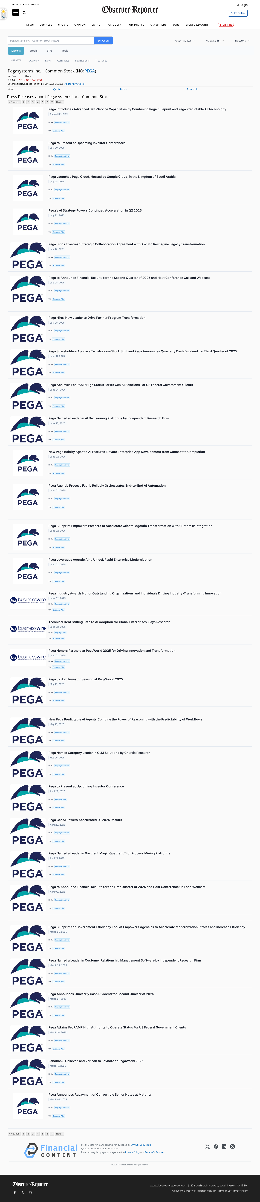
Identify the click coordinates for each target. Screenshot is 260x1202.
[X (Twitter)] (207, 1150)
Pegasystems (60, 633)
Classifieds (158, 25)
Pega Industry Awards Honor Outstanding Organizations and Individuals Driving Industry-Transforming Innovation (134, 593)
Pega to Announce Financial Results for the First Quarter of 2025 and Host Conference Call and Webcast (127, 887)
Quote (57, 89)
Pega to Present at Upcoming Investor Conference (86, 786)
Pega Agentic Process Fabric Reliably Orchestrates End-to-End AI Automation (107, 485)
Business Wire (58, 131)
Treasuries (101, 60)
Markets (16, 50)
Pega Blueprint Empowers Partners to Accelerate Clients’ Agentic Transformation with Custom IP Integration (130, 526)
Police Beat (115, 25)
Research (192, 89)
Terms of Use (225, 1190)
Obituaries (136, 25)
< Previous (14, 102)
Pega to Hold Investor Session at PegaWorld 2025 (85, 679)
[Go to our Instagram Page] (30, 1193)
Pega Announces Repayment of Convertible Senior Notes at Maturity (100, 1094)
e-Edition (226, 25)
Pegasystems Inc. (62, 122)
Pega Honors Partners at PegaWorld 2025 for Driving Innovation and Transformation (111, 650)
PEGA (89, 71)
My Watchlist (213, 40)
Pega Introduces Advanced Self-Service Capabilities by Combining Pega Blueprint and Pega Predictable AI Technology (137, 109)
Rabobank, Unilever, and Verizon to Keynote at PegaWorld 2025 (95, 1061)
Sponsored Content (199, 25)
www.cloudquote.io (141, 1144)
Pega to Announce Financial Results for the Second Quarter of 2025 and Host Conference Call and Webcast (129, 278)
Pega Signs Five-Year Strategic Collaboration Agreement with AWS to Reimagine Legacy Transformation (126, 244)
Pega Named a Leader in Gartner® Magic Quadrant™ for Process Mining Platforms (109, 853)
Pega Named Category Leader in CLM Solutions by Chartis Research (99, 753)
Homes (16, 4)
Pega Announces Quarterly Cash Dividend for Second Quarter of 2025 (101, 994)
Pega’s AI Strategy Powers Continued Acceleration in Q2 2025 (95, 210)
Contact (211, 1190)
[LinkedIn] (224, 1150)
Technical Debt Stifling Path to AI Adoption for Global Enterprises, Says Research (109, 622)
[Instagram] (232, 1150)
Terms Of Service (154, 1152)
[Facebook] (215, 1150)
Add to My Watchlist (74, 83)
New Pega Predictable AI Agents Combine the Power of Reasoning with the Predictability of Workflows (125, 719)
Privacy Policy (132, 1152)
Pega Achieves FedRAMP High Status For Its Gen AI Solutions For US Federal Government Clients (120, 385)
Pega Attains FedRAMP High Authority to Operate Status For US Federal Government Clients (117, 1027)
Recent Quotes (183, 40)
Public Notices (31, 4)
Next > (59, 102)
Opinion (80, 25)
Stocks (33, 50)
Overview (34, 60)
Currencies (63, 60)
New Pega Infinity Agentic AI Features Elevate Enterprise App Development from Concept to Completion (126, 452)
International (82, 60)
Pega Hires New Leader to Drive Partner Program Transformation (97, 317)
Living (96, 25)
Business (46, 25)
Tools (65, 50)
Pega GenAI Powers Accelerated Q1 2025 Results (85, 820)
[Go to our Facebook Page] (14, 1193)
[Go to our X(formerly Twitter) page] (22, 1193)
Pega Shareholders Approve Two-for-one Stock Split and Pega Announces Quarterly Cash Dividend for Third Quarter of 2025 (142, 351)
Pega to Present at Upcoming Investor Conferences (87, 143)
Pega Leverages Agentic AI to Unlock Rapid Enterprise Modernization (100, 559)
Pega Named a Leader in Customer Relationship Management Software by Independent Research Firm (124, 960)
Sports (63, 25)
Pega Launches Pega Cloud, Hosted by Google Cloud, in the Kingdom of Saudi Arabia (112, 176)
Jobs (176, 25)
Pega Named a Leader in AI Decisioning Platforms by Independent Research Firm (108, 418)
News (30, 25)
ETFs (49, 50)
